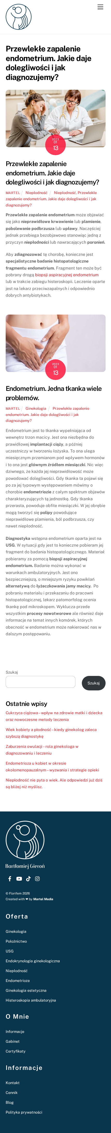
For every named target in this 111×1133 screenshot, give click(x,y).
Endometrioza (18, 980)
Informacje (15, 1031)
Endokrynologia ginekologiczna (33, 961)
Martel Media (43, 899)
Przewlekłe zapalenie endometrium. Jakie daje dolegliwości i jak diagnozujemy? (52, 173)
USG (10, 951)
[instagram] (38, 878)
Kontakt (13, 1082)
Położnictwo (16, 941)
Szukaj (12, 672)
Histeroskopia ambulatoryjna (31, 1000)
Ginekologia (36, 408)
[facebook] (10, 878)
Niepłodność (36, 192)
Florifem (15, 893)
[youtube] (19, 878)
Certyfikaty (16, 1051)
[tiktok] (28, 878)
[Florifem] (18, 27)
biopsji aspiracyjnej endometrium (66, 274)
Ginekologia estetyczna (26, 990)
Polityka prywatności (24, 1112)
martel (13, 193)
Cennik (12, 1092)
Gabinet (13, 1041)
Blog (10, 1102)
